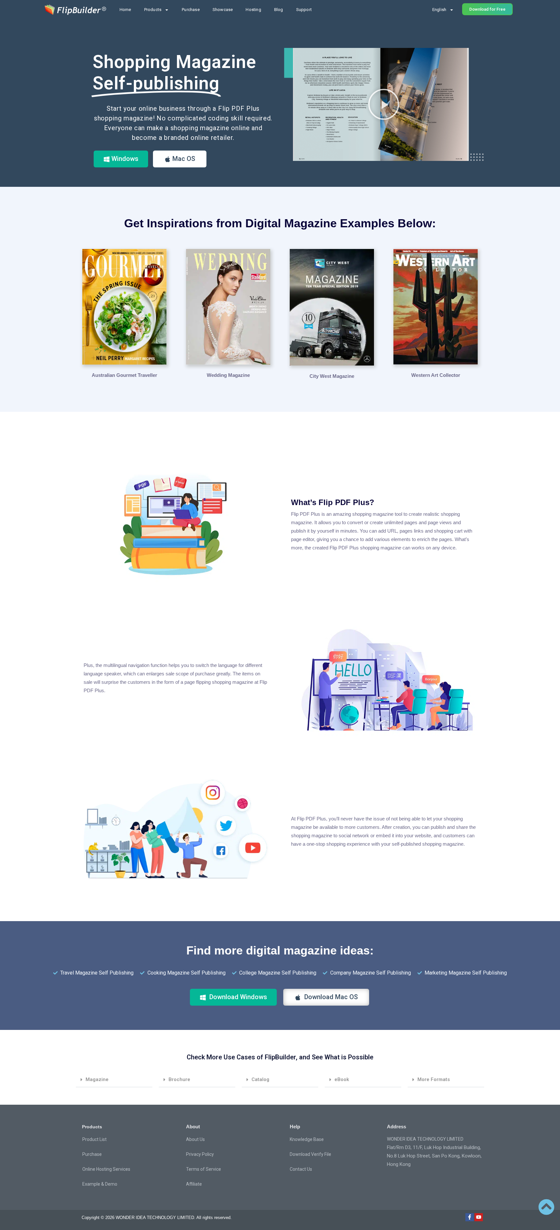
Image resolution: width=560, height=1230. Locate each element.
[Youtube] (478, 1217)
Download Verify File (310, 1154)
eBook (341, 1079)
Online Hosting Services (106, 1169)
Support (304, 9)
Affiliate (194, 1184)
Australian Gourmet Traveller (124, 375)
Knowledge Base (307, 1139)
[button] (384, 104)
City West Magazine (331, 376)
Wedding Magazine (228, 375)
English (439, 9)
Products (153, 9)
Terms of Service (203, 1169)
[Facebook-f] (469, 1217)
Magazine (97, 1079)
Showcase (223, 9)
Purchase (191, 9)
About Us (195, 1139)
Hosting (253, 9)
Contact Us (301, 1169)
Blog (278, 9)
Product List (94, 1139)
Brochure (179, 1079)
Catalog (260, 1079)
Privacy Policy (200, 1154)
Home (125, 9)
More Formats (433, 1079)
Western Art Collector (435, 375)
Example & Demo (99, 1184)
